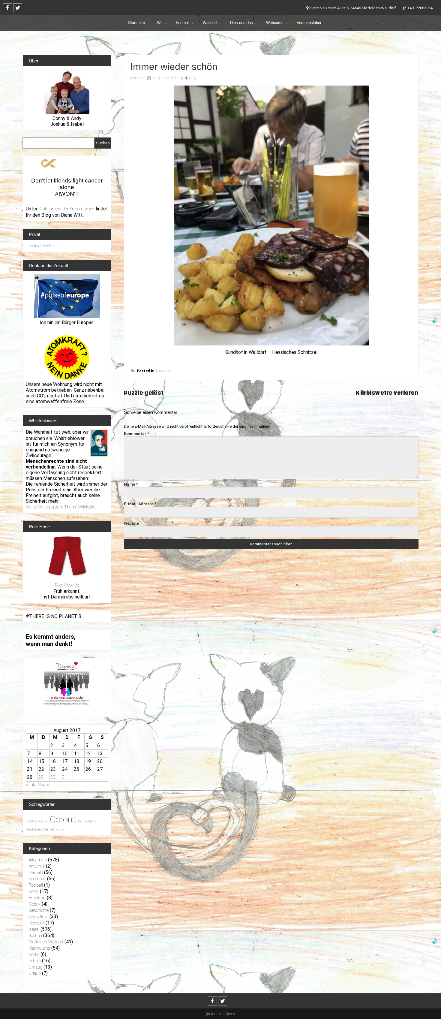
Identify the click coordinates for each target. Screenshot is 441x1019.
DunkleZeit (34, 829)
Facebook (37, 878)
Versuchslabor (309, 22)
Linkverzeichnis (43, 245)
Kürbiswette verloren (387, 392)
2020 (29, 821)
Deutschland (87, 821)
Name (131, 484)
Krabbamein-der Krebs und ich (66, 209)
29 (41, 777)
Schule (35, 960)
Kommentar (136, 433)
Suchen (103, 143)
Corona (63, 819)
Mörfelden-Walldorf (46, 941)
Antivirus (37, 866)
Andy (192, 78)
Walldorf (210, 22)
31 (64, 777)
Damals (36, 872)
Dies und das (241, 22)
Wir (160, 22)
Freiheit (48, 829)
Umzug (35, 967)
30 (52, 777)
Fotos (34, 891)
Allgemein (163, 371)
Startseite (136, 22)
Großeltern (38, 916)
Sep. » (43, 784)
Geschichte (39, 910)
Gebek (34, 904)
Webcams (275, 22)
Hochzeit (36, 923)
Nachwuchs (39, 948)
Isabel (34, 929)
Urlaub (35, 973)
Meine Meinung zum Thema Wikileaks (60, 507)
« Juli (30, 784)
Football (183, 22)
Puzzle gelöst (144, 392)
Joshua (35, 935)
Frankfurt (37, 897)
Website (131, 523)
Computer (41, 821)
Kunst (60, 829)
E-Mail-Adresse (140, 504)
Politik (34, 954)
